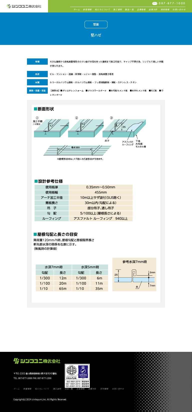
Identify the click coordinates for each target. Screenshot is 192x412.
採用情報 (165, 9)
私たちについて (102, 9)
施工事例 (117, 9)
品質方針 (153, 9)
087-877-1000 (169, 3)
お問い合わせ (179, 9)
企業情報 (141, 9)
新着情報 (87, 9)
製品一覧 (129, 9)
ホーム (77, 9)
